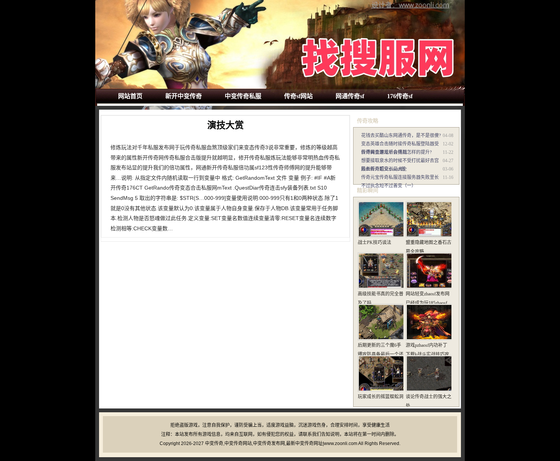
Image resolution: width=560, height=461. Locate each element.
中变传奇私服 (243, 96)
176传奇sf (400, 96)
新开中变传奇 (183, 96)
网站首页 (130, 96)
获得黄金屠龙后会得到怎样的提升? (396, 152)
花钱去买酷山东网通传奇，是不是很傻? (401, 135)
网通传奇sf (350, 96)
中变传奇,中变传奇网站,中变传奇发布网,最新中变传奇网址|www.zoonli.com (281, 443)
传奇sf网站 (298, 96)
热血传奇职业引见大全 (384, 169)
